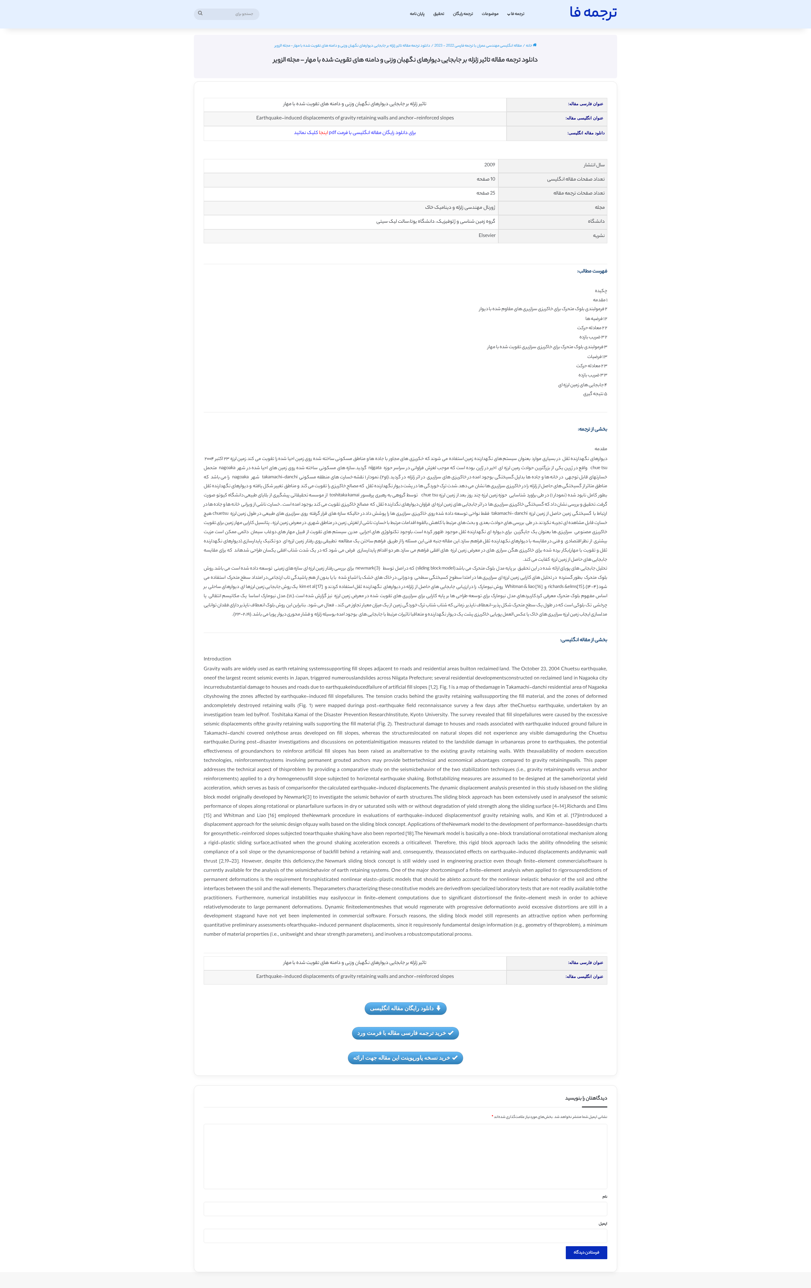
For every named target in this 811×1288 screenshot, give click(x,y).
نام (605, 1197)
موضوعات (490, 14)
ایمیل (603, 1224)
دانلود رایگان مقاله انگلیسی (402, 1008)
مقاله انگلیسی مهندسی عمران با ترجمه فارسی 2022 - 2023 (478, 46)
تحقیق (438, 14)
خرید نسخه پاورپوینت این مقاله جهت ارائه (401, 1057)
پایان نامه (417, 14)
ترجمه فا (517, 14)
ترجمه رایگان (463, 14)
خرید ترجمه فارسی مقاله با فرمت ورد (401, 1032)
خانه (529, 46)
